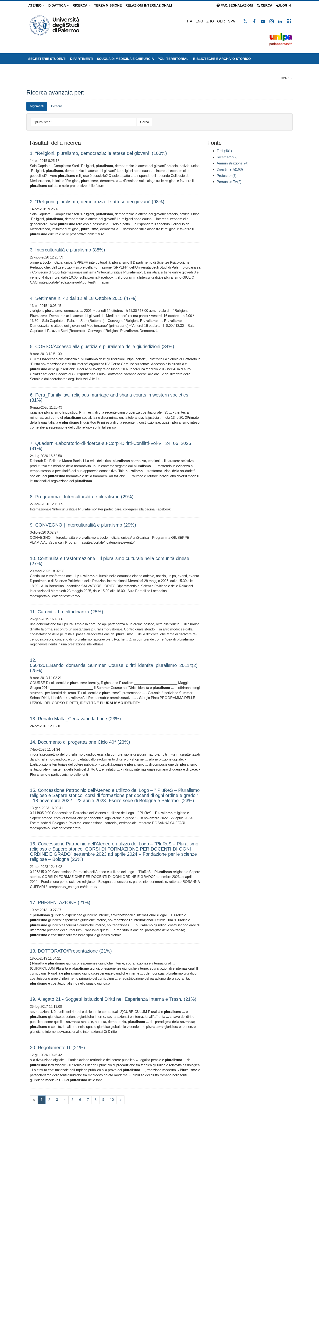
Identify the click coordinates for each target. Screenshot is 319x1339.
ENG (199, 21)
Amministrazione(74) (232, 163)
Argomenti (37, 106)
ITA (189, 21)
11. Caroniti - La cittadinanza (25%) (66, 611)
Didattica (57, 5)
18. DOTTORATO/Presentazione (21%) (71, 950)
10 (112, 1100)
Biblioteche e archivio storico (222, 59)
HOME (285, 78)
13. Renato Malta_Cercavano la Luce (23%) (75, 718)
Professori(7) (227, 176)
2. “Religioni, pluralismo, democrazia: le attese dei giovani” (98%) (97, 201)
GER (221, 21)
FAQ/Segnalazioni (236, 5)
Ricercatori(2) (227, 157)
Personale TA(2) (229, 182)
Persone (56, 106)
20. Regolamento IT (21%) (57, 1047)
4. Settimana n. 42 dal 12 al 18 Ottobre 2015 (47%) (83, 298)
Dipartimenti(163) (230, 169)
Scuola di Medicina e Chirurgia (125, 59)
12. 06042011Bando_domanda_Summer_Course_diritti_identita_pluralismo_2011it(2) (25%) (114, 665)
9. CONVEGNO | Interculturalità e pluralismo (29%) (83, 525)
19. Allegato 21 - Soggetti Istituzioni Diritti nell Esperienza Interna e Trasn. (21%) (113, 999)
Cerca (266, 5)
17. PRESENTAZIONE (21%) (60, 902)
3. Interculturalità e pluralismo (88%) (67, 249)
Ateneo (35, 5)
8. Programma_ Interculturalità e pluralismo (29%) (82, 496)
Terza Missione (108, 5)
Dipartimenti (81, 59)
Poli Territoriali (173, 59)
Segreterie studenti (47, 59)
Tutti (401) (224, 151)
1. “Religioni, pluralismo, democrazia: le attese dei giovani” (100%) (98, 153)
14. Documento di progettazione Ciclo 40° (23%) (80, 742)
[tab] (36, 106)
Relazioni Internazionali (148, 5)
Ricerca (80, 5)
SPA (231, 21)
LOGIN (285, 5)
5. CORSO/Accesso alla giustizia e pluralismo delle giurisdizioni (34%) (102, 346)
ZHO (210, 21)
